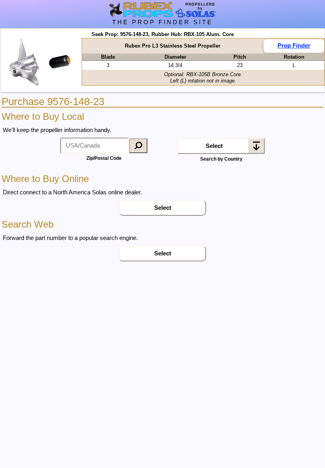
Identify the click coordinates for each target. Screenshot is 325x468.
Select (214, 145)
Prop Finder (293, 45)
